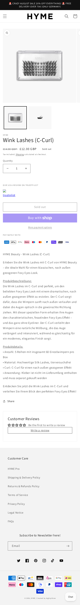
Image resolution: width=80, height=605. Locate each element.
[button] (5, 16)
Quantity (8, 160)
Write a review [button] (40, 430)
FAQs (11, 521)
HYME (33, 598)
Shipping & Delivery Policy (24, 477)
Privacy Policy (16, 504)
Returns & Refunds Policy (23, 486)
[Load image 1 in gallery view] (15, 117)
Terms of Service (18, 495)
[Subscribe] (67, 546)
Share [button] (11, 401)
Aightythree (51, 598)
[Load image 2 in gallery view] (40, 117)
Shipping (20, 154)
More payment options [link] (40, 227)
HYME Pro (14, 469)
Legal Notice (15, 512)
